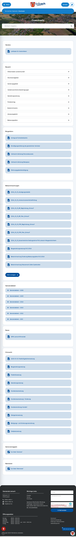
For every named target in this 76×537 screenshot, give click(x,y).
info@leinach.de (8, 503)
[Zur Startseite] (38, 4)
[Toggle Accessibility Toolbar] (3, 528)
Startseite (15, 11)
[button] (6, 5)
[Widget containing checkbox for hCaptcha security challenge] (62, 505)
